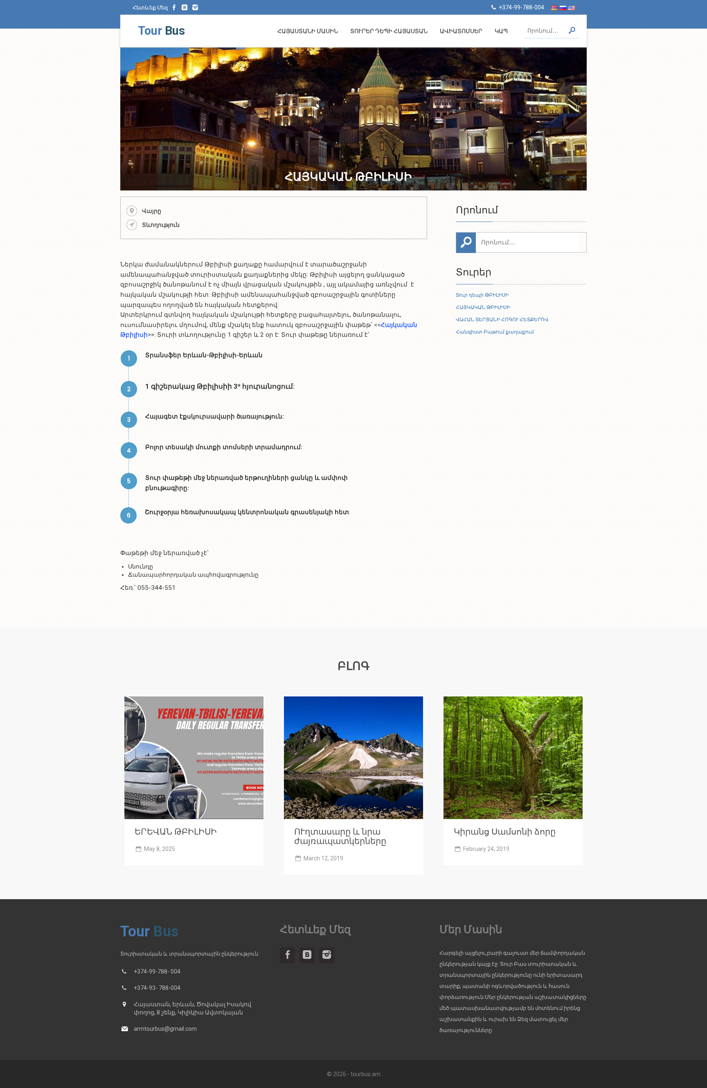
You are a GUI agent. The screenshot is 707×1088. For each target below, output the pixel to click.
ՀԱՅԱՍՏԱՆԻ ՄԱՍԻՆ (307, 31)
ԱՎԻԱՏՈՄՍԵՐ (461, 31)
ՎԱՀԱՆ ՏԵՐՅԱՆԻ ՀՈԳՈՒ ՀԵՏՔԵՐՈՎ (502, 319)
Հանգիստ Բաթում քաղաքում (495, 332)
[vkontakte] (185, 7)
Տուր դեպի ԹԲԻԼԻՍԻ (482, 295)
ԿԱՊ (501, 31)
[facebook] (174, 7)
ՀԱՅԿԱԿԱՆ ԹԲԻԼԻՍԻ (483, 307)
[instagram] (195, 7)
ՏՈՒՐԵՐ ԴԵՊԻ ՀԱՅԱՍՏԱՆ (389, 31)
